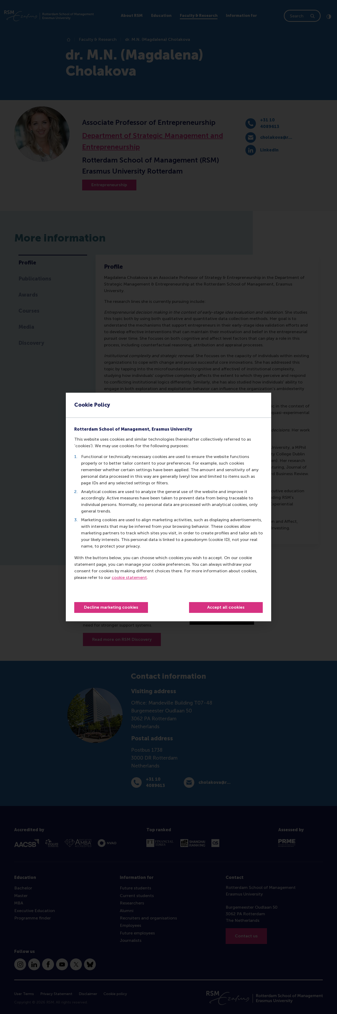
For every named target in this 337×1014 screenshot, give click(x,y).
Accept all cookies (226, 607)
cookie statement (129, 577)
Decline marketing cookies (111, 607)
